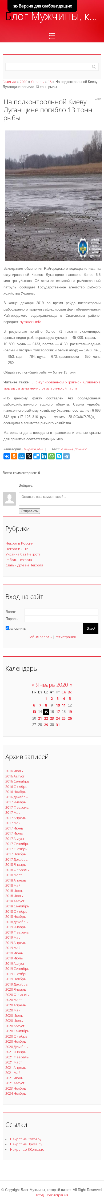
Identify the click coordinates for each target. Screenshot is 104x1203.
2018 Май (13, 885)
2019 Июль (14, 958)
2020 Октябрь (16, 1036)
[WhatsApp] (51, 456)
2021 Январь (15, 1051)
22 (46, 718)
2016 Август (14, 776)
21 (40, 718)
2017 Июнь (14, 828)
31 (58, 724)
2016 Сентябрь (17, 781)
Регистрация (65, 636)
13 (34, 711)
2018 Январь (15, 864)
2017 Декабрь (16, 859)
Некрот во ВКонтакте (27, 1149)
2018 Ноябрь (15, 916)
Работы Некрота (19, 559)
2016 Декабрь (16, 797)
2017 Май (13, 822)
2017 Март (13, 812)
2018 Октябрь (16, 911)
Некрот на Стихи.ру (25, 1139)
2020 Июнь (14, 1015)
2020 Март (13, 999)
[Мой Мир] (21, 456)
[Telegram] (66, 456)
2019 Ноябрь (15, 978)
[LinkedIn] (44, 456)
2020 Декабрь (16, 1046)
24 (58, 718)
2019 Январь (15, 926)
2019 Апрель (15, 942)
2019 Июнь (14, 953)
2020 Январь (15, 989)
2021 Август (14, 1083)
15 (49, 81)
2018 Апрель (15, 880)
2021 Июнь (14, 1077)
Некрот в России (19, 543)
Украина (66, 449)
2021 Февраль (17, 1057)
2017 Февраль (17, 807)
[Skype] (59, 456)
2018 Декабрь (16, 921)
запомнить (17, 628)
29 (46, 724)
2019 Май (13, 947)
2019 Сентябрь (17, 968)
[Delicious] (36, 456)
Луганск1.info (30, 321)
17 (58, 711)
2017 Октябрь (16, 849)
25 (64, 718)
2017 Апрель (15, 817)
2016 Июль (14, 770)
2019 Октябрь (16, 973)
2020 (23, 81)
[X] (29, 456)
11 (64, 705)
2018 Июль (14, 895)
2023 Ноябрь (15, 1088)
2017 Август (14, 838)
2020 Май (13, 1010)
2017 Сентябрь (17, 843)
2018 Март (13, 874)
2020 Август (14, 1025)
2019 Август (14, 963)
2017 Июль (14, 833)
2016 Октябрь (16, 786)
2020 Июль (14, 1020)
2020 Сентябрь (17, 1031)
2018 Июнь (14, 890)
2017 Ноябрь (15, 854)
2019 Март (13, 937)
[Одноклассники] (14, 456)
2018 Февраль (17, 869)
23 (52, 718)
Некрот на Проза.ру (26, 1144)
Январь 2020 (52, 684)
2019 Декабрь (16, 984)
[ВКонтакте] (6, 456)
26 (70, 718)
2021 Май (13, 1072)
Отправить (29, 511)
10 (58, 705)
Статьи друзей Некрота (24, 565)
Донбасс (80, 449)
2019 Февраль (17, 932)
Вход (40, 1195)
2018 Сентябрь (17, 906)
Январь (37, 81)
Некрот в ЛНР (32, 449)
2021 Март (13, 1062)
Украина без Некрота (23, 554)
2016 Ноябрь (15, 791)
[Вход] (38, 486)
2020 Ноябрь (15, 1041)
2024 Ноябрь (15, 1093)
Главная (9, 81)
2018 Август (14, 901)
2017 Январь (15, 802)
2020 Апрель (15, 1005)
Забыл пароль (40, 636)
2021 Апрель (15, 1067)
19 (70, 711)
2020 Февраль (17, 994)
